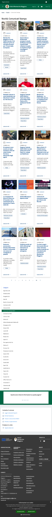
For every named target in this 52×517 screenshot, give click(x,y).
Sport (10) (5, 365)
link (39, 508)
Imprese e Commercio (18, 460)
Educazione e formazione (29, 450)
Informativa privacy (30, 485)
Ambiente (28, 462)
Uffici (2, 456)
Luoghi (40, 463)
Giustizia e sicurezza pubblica (31, 454)
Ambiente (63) (6, 293)
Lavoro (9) (5, 331)
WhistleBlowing (30, 483)
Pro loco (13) (6, 348)
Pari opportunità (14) (8, 342)
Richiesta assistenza (18, 487)
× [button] (50, 502)
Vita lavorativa (17, 457)
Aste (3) (5, 299)
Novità (7, 12)
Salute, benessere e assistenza (30, 465)
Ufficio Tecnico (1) (7, 380)
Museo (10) (5, 336)
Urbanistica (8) (6, 385)
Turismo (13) (6, 377)
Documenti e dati (5, 468)
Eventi (40, 465)
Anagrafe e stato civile (19, 452)
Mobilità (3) (5, 334)
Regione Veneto (5, 2)
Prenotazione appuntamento (17, 477)
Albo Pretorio (29, 481)
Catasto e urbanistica (18, 462)
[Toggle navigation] (3, 6)
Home (3, 12)
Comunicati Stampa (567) (9, 311)
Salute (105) (6, 354)
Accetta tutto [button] (20, 511)
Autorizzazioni (29, 469)
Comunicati (8, 33)
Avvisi (40, 456)
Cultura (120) (6, 316)
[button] (26, 514)
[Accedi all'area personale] (46, 2)
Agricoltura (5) (6, 290)
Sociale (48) (6, 362)
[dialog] (26, 509)
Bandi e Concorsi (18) (8, 302)
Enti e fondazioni (5, 459)
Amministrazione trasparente (30, 477)
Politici (2, 461)
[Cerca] (49, 6)
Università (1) (6, 382)
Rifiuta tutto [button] (31, 511)
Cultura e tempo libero (19, 455)
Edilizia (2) (5, 319)
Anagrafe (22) (6, 296)
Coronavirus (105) (7, 313)
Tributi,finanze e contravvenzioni (30, 459)
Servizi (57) (5, 359)
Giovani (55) (6, 328)
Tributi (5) (5, 374)
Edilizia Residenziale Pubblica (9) (10, 322)
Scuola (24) (5, 357)
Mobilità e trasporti (18, 465)
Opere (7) (5, 339)
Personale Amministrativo (4, 464)
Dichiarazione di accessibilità (30, 491)
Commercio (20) (6, 305)
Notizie (40, 451)
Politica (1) (5, 345)
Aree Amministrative (5, 454)
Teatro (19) (5, 371)
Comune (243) (6, 308)
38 (36, 280)
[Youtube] (41, 6)
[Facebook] (37, 6)
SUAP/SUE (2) (6, 368)
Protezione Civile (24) (8, 351)
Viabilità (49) (6, 388)
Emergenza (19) (6, 325)
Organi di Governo (5, 451)
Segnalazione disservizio (17, 481)
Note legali (28, 488)
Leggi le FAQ (16, 485)
